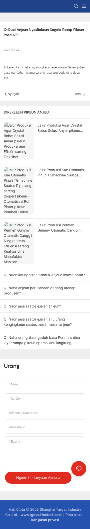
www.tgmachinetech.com (42, 514)
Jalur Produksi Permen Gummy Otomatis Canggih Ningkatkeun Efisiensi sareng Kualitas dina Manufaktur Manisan (61, 228)
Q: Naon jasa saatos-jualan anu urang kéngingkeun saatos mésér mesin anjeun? (38, 322)
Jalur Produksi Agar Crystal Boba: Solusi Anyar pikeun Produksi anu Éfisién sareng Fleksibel (60, 128)
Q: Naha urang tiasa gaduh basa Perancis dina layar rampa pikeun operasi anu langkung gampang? (42, 340)
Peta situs (74, 514)
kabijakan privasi (45, 520)
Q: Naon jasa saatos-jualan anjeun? (32, 306)
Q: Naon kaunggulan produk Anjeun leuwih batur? (44, 275)
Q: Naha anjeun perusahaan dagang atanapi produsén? (40, 290)
